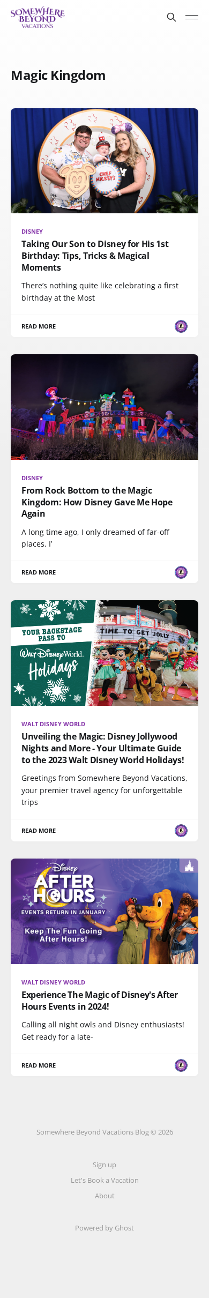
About (105, 1195)
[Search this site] (171, 17)
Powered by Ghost (104, 1228)
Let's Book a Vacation (105, 1180)
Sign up (104, 1164)
